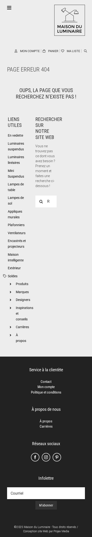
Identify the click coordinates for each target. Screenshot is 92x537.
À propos (46, 421)
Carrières (22, 327)
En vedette (15, 135)
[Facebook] (35, 457)
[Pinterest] (57, 457)
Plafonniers (16, 225)
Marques (22, 292)
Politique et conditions (46, 392)
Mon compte (46, 387)
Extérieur (14, 268)
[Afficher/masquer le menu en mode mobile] (9, 7)
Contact (46, 382)
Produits (22, 284)
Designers (23, 300)
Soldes (12, 276)
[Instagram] (46, 457)
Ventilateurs (16, 233)
